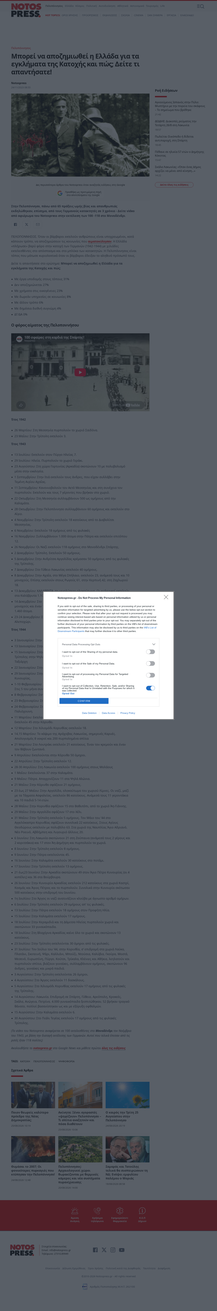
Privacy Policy (127, 713)
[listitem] (108, 644)
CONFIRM (84, 701)
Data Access (108, 713)
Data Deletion (89, 713)
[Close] (167, 598)
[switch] (150, 651)
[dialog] (108, 655)
